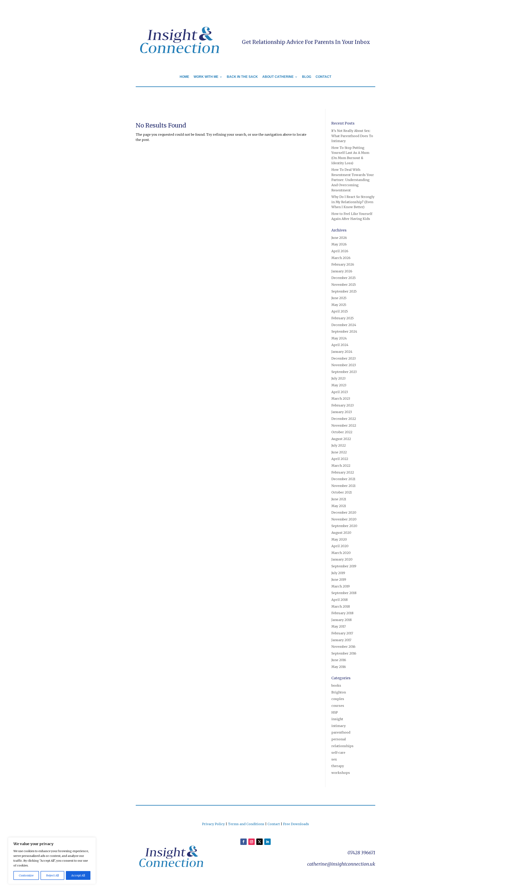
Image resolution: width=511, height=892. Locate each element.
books (336, 685)
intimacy (338, 726)
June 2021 (338, 499)
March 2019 (340, 586)
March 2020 (341, 553)
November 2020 (344, 519)
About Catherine (278, 76)
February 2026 (342, 264)
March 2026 (341, 258)
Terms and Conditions (246, 824)
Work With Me (206, 76)
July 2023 (338, 378)
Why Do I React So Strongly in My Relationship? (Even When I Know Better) (352, 202)
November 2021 (343, 486)
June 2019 (338, 579)
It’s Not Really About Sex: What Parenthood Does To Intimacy (352, 136)
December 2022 (343, 419)
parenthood (340, 732)
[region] (52, 860)
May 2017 (338, 626)
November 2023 (343, 365)
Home (184, 76)
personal (338, 739)
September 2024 (344, 331)
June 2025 (339, 298)
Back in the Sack (242, 76)
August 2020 (341, 533)
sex (334, 759)
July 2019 (338, 573)
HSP (334, 712)
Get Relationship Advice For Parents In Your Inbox (306, 42)
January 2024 (341, 352)
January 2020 (342, 559)
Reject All (52, 875)
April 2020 (340, 546)
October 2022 (341, 432)
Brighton (338, 692)
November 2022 (343, 425)
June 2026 (339, 238)
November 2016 (343, 647)
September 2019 (343, 566)
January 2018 (341, 620)
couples (337, 699)
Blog (306, 76)
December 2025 (343, 278)
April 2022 (339, 459)
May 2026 (339, 244)
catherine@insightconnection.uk (341, 864)
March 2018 (340, 606)
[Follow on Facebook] (243, 842)
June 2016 (338, 660)
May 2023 (338, 385)
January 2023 (341, 412)
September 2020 (344, 526)
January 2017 (341, 640)
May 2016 (338, 667)
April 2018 (339, 600)
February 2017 (342, 633)
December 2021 (343, 479)
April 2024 (339, 345)
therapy (337, 766)
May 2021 (338, 506)
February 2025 (342, 318)
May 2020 (339, 539)
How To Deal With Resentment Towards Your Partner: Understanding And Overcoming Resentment (352, 180)
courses (337, 706)
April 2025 (339, 311)
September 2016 (343, 653)
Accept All (78, 875)
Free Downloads (296, 824)
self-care (338, 753)
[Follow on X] (259, 842)
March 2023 (340, 399)
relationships (342, 746)
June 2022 (339, 452)
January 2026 (341, 271)
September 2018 (344, 593)
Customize (26, 875)
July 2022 (338, 445)
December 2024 (343, 325)
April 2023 (339, 392)
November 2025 (343, 285)
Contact (323, 76)
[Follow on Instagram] (251, 842)
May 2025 (338, 305)
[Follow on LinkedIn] (267, 842)
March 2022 (340, 466)
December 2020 (343, 512)
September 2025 (344, 291)
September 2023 (344, 372)
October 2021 (341, 492)
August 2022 (341, 439)
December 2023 (343, 358)
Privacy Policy (213, 824)
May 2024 (339, 338)
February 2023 (342, 405)
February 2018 (342, 613)
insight (337, 719)
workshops (340, 773)
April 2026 (339, 251)
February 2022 (342, 472)
